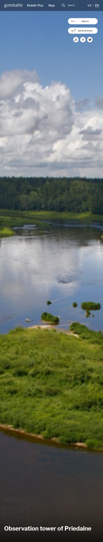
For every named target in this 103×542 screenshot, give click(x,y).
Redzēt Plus (35, 5)
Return (85, 21)
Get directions (85, 30)
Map (51, 5)
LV (89, 5)
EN (97, 5)
